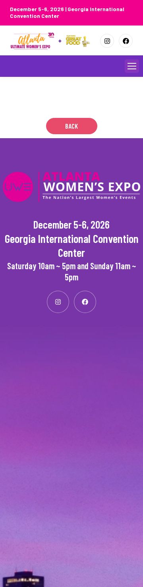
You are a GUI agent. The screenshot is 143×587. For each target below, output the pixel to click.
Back (71, 126)
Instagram (107, 41)
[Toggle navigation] (132, 66)
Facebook (126, 41)
